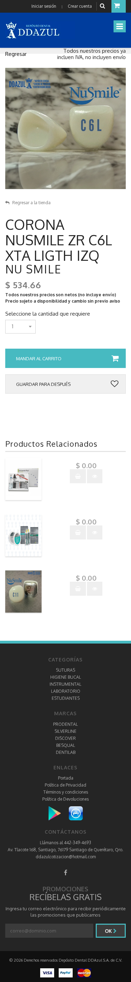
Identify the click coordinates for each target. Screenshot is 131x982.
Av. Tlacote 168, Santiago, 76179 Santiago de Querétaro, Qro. (65, 849)
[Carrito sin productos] (118, 6)
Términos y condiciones (65, 792)
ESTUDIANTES (66, 698)
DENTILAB (65, 752)
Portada (65, 778)
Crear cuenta (80, 6)
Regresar (16, 54)
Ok (109, 931)
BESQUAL (65, 745)
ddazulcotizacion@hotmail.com (66, 856)
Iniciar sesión (43, 6)
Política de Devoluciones (65, 799)
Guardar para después (43, 384)
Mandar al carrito (38, 358)
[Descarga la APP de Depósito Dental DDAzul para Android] (58, 813)
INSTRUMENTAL (65, 684)
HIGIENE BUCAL (65, 677)
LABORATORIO (65, 691)
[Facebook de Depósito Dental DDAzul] (65, 872)
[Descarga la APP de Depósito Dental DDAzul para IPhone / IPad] (76, 813)
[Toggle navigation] (120, 26)
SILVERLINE (65, 731)
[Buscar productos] (103, 6)
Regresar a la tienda (31, 202)
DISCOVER (65, 738)
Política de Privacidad (65, 785)
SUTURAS (65, 670)
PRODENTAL (65, 724)
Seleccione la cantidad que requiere (47, 314)
